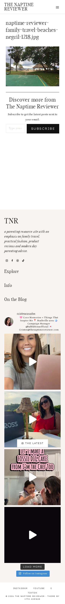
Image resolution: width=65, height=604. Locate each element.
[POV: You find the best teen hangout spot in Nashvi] (32, 535)
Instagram (20, 588)
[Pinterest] (17, 260)
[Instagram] (6, 260)
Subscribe (43, 128)
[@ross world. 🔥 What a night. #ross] (32, 419)
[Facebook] (12, 260)
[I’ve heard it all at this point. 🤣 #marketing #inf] (32, 362)
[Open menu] (57, 7)
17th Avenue (32, 599)
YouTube (39, 588)
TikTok (32, 593)
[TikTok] (23, 260)
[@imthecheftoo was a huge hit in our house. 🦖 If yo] (32, 477)
